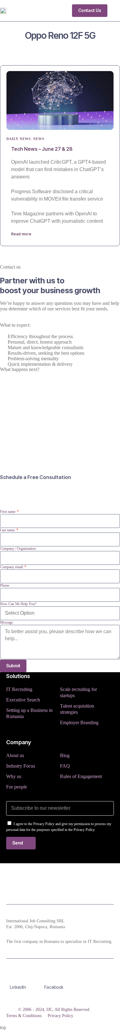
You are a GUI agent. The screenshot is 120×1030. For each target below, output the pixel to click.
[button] (115, 10)
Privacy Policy (60, 1015)
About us (15, 755)
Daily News (18, 139)
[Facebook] (54, 976)
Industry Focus (20, 766)
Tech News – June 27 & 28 (42, 149)
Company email (12, 567)
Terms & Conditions (24, 1015)
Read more (21, 234)
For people (16, 786)
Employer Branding (79, 722)
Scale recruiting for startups (78, 692)
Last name (8, 530)
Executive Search (23, 699)
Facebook (53, 987)
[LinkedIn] (18, 976)
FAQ (65, 766)
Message (6, 622)
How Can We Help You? (18, 604)
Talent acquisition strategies (77, 709)
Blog (65, 755)
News (38, 139)
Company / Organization (18, 548)
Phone (4, 585)
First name (8, 511)
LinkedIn (18, 987)
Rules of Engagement (81, 776)
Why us (13, 776)
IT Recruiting (19, 689)
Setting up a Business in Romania (29, 713)
